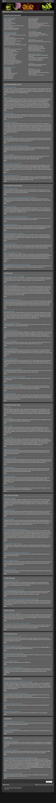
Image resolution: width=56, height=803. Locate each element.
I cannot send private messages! (35, 32)
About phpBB (47, 743)
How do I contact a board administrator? (36, 75)
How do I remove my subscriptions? (36, 60)
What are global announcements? (11, 73)
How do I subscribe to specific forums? (36, 58)
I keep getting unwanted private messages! (37, 33)
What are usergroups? (33, 21)
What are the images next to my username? (12, 41)
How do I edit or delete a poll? (10, 55)
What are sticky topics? (8, 75)
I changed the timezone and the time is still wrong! (14, 38)
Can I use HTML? (7, 69)
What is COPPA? (7, 20)
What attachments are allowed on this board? (37, 64)
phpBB (39, 228)
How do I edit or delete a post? (10, 50)
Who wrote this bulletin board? (35, 69)
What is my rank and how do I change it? (12, 43)
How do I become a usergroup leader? (36, 24)
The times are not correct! (9, 37)
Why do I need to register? (9, 19)
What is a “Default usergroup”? (35, 26)
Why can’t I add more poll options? (11, 54)
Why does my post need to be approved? (12, 62)
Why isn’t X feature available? (34, 71)
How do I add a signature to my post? (11, 51)
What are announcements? (9, 74)
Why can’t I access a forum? (9, 56)
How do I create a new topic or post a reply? (12, 49)
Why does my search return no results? (36, 47)
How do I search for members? (35, 49)
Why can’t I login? (7, 24)
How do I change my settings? (10, 33)
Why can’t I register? (8, 21)
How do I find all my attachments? (35, 65)
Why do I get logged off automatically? (11, 28)
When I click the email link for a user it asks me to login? (15, 44)
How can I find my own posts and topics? (37, 50)
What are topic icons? (8, 78)
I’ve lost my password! (8, 26)
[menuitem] (4, 1)
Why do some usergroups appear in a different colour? (39, 25)
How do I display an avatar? (9, 42)
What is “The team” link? (33, 28)
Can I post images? (8, 72)
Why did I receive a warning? (10, 59)
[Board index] (28, 5)
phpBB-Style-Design (17, 788)
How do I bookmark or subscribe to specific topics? (38, 57)
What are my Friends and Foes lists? (36, 40)
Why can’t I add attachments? (10, 57)
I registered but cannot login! (9, 23)
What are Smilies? (7, 70)
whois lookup (47, 760)
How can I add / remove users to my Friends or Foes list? (40, 41)
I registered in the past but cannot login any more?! (14, 25)
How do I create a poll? (8, 52)
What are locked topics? (9, 77)
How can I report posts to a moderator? (11, 60)
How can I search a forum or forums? (36, 46)
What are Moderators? (33, 20)
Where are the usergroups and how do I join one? (38, 23)
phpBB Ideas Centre (15, 752)
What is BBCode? (7, 68)
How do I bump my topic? (9, 64)
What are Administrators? (33, 19)
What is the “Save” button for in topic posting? (13, 61)
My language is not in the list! (10, 39)
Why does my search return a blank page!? (37, 48)
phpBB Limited (39, 742)
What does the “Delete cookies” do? (11, 29)
